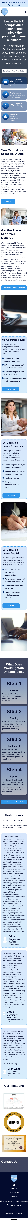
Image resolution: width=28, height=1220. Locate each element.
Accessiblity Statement (14, 1213)
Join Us (8, 201)
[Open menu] (25, 12)
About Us (14, 1188)
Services (14, 1197)
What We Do (14, 1192)
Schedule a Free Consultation (14, 71)
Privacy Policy (14, 1219)
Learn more (10, 389)
